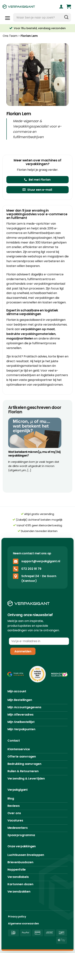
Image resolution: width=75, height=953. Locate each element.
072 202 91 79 (31, 569)
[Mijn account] (61, 6)
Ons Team (10, 36)
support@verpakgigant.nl (40, 561)
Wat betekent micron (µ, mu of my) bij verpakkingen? (34, 453)
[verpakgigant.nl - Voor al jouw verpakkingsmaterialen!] (25, 7)
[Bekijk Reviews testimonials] (15, 674)
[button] (68, 6)
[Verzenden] (66, 17)
